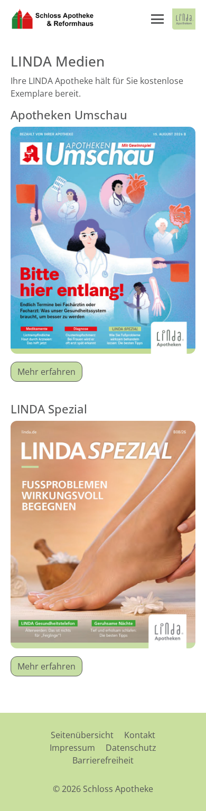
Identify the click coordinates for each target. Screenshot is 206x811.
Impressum (72, 747)
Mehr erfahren (46, 372)
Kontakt (139, 735)
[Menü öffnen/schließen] (157, 19)
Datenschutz (131, 747)
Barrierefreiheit (103, 760)
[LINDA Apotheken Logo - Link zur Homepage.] (183, 19)
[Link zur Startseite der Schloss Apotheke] (53, 19)
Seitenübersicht (82, 735)
